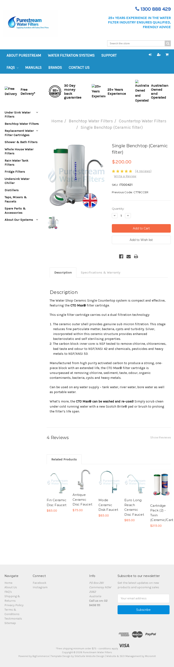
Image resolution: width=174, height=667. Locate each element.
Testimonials (13, 618)
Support (109, 55)
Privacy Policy (14, 605)
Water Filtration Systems (71, 55)
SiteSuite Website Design (89, 656)
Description (63, 272)
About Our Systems (19, 220)
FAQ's (8, 592)
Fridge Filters (15, 171)
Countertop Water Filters (142, 121)
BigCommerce (40, 656)
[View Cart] (167, 54)
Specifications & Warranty (100, 272)
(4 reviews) (143, 171)
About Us (10, 587)
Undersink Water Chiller (17, 181)
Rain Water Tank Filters (16, 162)
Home (57, 121)
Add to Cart (57, 487)
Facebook (39, 583)
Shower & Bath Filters (21, 142)
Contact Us (79, 67)
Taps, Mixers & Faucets (16, 199)
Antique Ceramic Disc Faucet (82, 499)
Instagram (40, 587)
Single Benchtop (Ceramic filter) (112, 127)
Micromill (150, 656)
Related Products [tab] (64, 459)
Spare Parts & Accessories (15, 210)
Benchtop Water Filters (91, 121)
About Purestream (24, 55)
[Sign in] (150, 54)
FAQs (11, 67)
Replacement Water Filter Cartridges (19, 133)
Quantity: (118, 208)
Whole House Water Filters (19, 151)
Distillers (12, 190)
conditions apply (108, 648)
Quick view (57, 477)
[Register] (159, 54)
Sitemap (10, 623)
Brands (55, 67)
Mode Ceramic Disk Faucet (108, 505)
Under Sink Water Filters (18, 114)
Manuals (33, 67)
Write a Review (125, 176)
